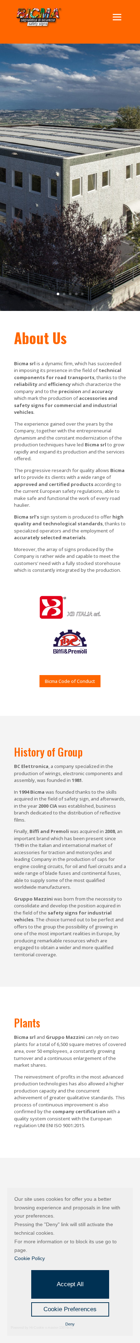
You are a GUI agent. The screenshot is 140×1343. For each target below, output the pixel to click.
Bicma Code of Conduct (70, 681)
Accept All (70, 1284)
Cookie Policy (29, 1258)
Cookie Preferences (70, 1309)
